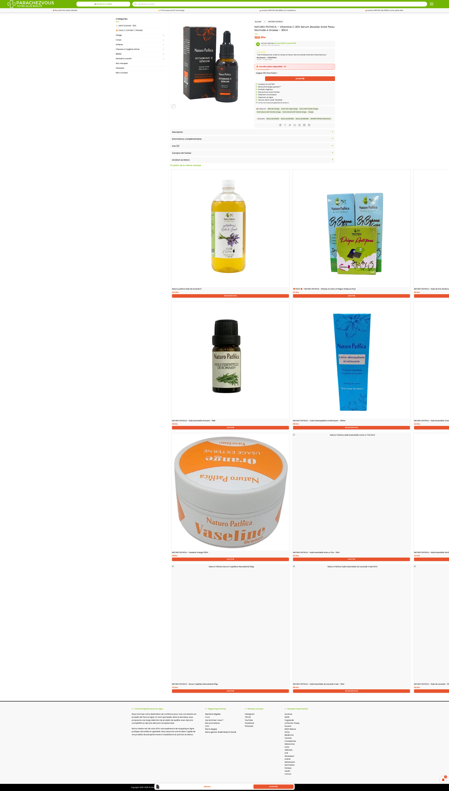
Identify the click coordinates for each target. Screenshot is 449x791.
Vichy (287, 732)
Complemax (290, 741)
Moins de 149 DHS (273, 119)
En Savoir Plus (230, 296)
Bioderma (289, 735)
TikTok (248, 717)
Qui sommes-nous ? (214, 720)
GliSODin (288, 750)
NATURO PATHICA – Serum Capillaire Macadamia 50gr (195, 684)
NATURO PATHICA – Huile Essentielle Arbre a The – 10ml (316, 552)
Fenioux (288, 768)
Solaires (119, 44)
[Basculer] (163, 35)
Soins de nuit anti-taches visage (294, 112)
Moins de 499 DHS (302, 119)
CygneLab (289, 720)
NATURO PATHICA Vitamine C (321, 119)
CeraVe (288, 738)
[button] (173, 106)
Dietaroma (290, 744)
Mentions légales (213, 714)
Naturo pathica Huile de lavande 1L (187, 289)
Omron (288, 774)
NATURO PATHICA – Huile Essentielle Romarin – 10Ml (193, 420)
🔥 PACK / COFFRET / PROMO (129, 30)
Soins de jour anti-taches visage (269, 112)
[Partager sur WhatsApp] (280, 125)
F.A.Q (207, 717)
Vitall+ (287, 771)
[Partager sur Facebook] (285, 125)
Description (177, 132)
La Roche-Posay (292, 723)
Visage (119, 35)
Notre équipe (211, 729)
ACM (287, 747)
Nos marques (122, 63)
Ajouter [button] (351, 296)
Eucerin (288, 726)
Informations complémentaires (187, 139)
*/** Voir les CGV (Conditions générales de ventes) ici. (272, 103)
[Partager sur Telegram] (309, 125)
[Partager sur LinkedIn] (304, 125)
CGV (207, 726)
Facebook (249, 723)
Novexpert (289, 756)
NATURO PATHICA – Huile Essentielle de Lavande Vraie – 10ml (318, 684)
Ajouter (300, 78)
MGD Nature (290, 729)
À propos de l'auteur (181, 153)
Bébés (118, 54)
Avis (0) (175, 146)
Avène (287, 759)
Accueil (258, 21)
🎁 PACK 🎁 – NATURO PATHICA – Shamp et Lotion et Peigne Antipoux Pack (324, 289)
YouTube (249, 720)
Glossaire (120, 68)
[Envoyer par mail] (295, 125)
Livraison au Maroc (181, 160)
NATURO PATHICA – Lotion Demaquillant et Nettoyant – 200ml (319, 420)
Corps (118, 39)
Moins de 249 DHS (287, 119)
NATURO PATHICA (275, 21)
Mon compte (122, 72)
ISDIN (287, 717)
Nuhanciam (290, 762)
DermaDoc (290, 765)
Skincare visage (273, 109)
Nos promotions (212, 723)
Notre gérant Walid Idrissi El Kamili (220, 732)
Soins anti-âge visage (289, 109)
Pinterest (249, 726)
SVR (286, 753)
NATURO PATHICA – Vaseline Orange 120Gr (190, 552)
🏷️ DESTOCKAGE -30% (126, 25)
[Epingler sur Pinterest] (299, 125)
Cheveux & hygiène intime (127, 49)
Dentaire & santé (123, 58)
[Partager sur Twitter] (290, 125)
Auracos (288, 714)
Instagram (249, 714)
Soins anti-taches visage (308, 109)
